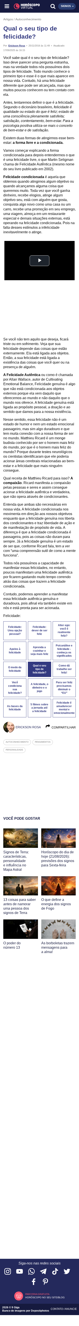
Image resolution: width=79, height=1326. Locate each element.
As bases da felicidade (15, 708)
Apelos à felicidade (15, 651)
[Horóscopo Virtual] (23, 6)
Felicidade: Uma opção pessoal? (15, 630)
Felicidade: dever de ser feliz (39, 630)
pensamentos (42, 742)
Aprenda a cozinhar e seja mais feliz (39, 651)
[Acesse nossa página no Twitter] (67, 1272)
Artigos (8, 19)
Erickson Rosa (16, 45)
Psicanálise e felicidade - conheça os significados (64, 651)
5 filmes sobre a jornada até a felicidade (39, 708)
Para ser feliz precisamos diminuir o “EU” (64, 687)
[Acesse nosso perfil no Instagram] (7, 1272)
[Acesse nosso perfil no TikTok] (55, 1272)
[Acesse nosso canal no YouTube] (19, 1272)
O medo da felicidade (15, 669)
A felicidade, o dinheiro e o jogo (39, 688)
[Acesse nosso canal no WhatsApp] (31, 1272)
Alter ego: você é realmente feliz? (64, 630)
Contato (57, 1309)
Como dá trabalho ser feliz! (64, 669)
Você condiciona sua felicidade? (15, 687)
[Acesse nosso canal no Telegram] (43, 1272)
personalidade (14, 750)
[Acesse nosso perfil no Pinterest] (45, 1282)
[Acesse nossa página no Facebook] (33, 1282)
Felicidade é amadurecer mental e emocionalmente (64, 708)
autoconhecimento (17, 742)
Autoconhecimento (28, 19)
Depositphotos (40, 1310)
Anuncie (71, 1309)
